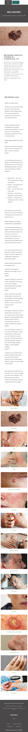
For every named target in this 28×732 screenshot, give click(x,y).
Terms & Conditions (17, 723)
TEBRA (21, 730)
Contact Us (18, 726)
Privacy (8, 723)
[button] (25, 2)
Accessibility (10, 726)
